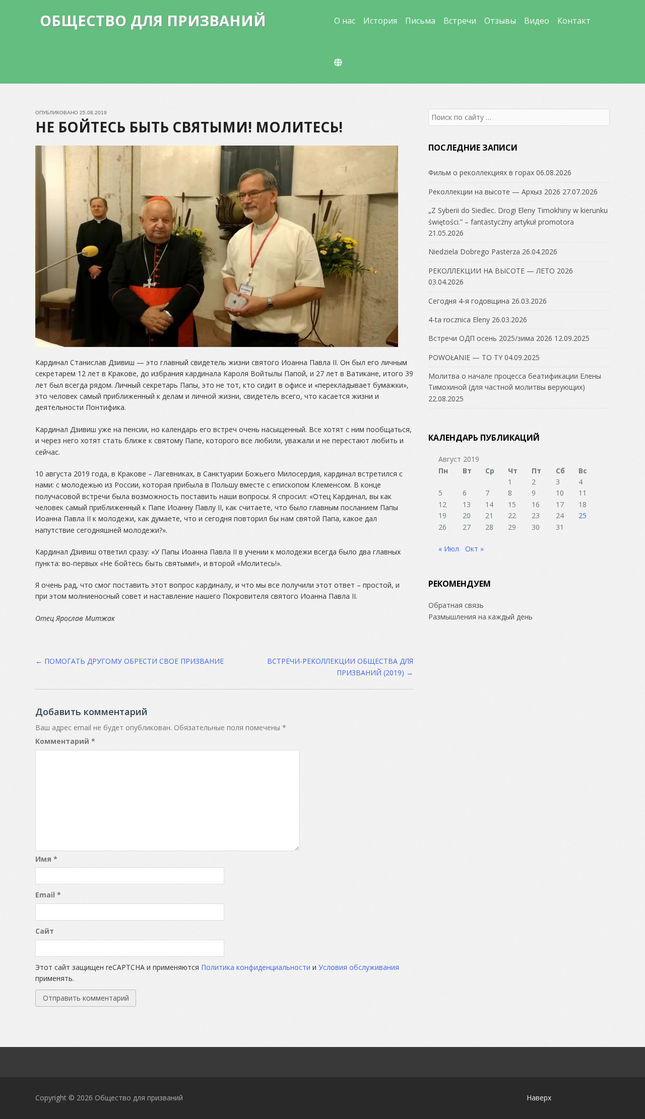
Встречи (459, 20)
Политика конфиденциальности (255, 967)
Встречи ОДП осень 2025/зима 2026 (490, 338)
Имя (46, 859)
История (380, 20)
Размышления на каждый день (480, 616)
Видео (536, 20)
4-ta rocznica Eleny (459, 319)
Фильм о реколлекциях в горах (481, 172)
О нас (344, 20)
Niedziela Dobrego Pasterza (474, 251)
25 (582, 515)
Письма (420, 20)
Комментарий (65, 741)
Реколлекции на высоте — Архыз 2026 (494, 191)
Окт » (474, 548)
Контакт (574, 20)
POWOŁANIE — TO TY (465, 357)
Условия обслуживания (358, 967)
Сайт (44, 931)
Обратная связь (456, 605)
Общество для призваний (153, 20)
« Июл (448, 548)
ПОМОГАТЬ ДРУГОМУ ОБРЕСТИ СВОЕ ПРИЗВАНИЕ (129, 661)
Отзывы (500, 20)
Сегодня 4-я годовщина (468, 301)
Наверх (539, 1097)
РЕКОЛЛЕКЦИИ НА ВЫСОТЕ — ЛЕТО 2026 (500, 270)
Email (48, 894)
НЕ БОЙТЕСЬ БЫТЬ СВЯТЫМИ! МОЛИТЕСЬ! (189, 126)
